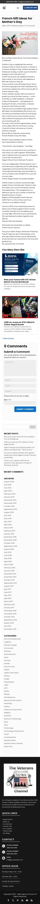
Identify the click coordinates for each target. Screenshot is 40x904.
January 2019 (9, 534)
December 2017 (10, 574)
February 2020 (9, 494)
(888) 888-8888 (31, 8)
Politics (7, 706)
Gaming (7, 660)
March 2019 (8, 528)
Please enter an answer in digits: (16, 396)
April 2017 (8, 598)
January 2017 (9, 608)
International (9, 682)
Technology (8, 728)
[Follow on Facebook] (8, 900)
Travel (6, 734)
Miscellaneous (9, 697)
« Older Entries (8, 338)
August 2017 (9, 586)
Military (7, 694)
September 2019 (10, 509)
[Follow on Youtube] (27, 900)
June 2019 (8, 518)
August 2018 (9, 549)
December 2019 (10, 500)
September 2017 (10, 583)
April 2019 (8, 525)
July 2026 (7, 485)
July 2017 (7, 589)
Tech (6, 725)
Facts (6, 657)
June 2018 (8, 555)
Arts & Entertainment (12, 639)
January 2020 (9, 497)
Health (6, 670)
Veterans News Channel (13, 743)
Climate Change (10, 645)
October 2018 (9, 543)
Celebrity (7, 642)
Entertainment (10, 654)
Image (6, 679)
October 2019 (9, 506)
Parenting (8, 703)
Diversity (7, 651)
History (7, 676)
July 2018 (7, 552)
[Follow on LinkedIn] (22, 900)
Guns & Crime (9, 667)
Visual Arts (8, 746)
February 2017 (9, 604)
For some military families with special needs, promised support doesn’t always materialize (20, 455)
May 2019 (7, 522)
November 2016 (10, 614)
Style (6, 722)
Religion (7, 713)
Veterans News (18, 26)
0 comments (30, 26)
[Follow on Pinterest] (18, 900)
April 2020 (8, 491)
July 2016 (7, 626)
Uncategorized (10, 737)
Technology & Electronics (14, 731)
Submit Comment (25, 409)
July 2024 (7, 488)
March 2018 (8, 565)
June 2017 (8, 592)
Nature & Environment (13, 700)
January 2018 (9, 571)
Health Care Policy (11, 673)
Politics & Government (13, 710)
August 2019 (9, 512)
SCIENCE (7, 716)
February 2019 (9, 531)
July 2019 (7, 515)
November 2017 (10, 577)
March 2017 (8, 601)
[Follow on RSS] (32, 900)
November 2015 (10, 629)
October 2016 (9, 617)
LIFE (5, 688)
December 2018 (10, 537)
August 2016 (9, 623)
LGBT (6, 685)
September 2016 (10, 620)
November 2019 (10, 503)
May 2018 (7, 558)
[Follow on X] (13, 900)
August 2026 (9, 482)
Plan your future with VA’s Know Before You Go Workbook (20, 280)
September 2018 (10, 546)
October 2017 (9, 580)
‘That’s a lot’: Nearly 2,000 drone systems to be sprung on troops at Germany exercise (17, 463)
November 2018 (10, 540)
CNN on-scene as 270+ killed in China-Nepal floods (19, 323)
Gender (7, 663)
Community (8, 648)
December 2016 (10, 611)
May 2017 (7, 595)
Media (6, 691)
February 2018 (9, 568)
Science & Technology (12, 719)
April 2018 (8, 561)
